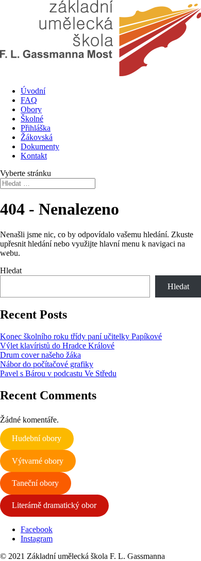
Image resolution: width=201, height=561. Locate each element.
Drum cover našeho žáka (40, 354)
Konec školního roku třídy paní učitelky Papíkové (81, 336)
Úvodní (33, 90)
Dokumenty (40, 146)
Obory (31, 109)
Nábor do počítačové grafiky (46, 364)
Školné (32, 118)
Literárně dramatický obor (54, 505)
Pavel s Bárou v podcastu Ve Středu (58, 373)
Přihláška (36, 128)
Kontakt (34, 155)
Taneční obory (35, 483)
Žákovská (37, 137)
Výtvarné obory (37, 461)
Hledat (11, 270)
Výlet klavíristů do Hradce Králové (57, 345)
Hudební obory (36, 438)
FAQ (29, 100)
